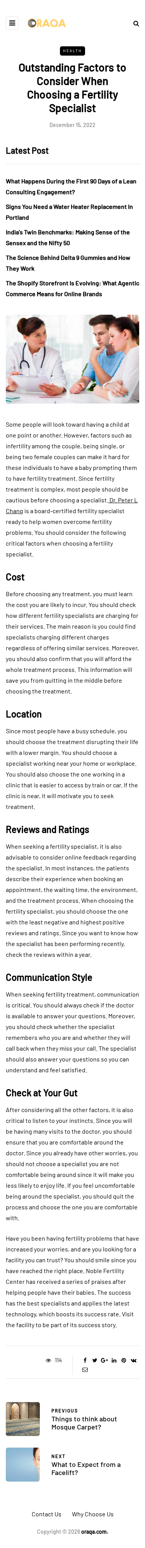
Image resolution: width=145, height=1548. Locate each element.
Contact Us (46, 1513)
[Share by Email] (85, 1369)
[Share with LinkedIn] (114, 1360)
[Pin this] (124, 1360)
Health (72, 50)
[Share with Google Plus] (104, 1360)
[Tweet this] (95, 1360)
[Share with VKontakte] (133, 1360)
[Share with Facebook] (85, 1360)
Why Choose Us (93, 1513)
